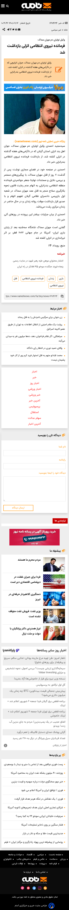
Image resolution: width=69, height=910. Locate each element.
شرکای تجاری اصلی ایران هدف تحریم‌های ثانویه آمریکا (35, 808)
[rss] (45, 888)
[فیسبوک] (10, 30)
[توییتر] (13, 30)
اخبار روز (34, 383)
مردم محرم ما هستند (29, 560)
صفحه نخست (55, 855)
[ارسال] (18, 30)
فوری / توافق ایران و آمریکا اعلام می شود (42, 790)
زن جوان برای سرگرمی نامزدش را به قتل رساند (40, 317)
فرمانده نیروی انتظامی (32, 279)
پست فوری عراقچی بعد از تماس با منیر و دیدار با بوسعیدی (33, 764)
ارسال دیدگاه (18, 508)
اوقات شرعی (18, 864)
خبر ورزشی (34, 395)
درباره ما (28, 872)
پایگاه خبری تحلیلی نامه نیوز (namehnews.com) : (39, 142)
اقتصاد (30, 855)
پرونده (43, 864)
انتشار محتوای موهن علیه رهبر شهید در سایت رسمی (38, 261)
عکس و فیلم (39, 859)
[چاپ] (15, 30)
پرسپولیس (34, 406)
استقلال (34, 412)
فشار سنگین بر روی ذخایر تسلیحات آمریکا (42, 825)
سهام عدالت (34, 418)
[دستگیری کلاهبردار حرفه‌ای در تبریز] (54, 599)
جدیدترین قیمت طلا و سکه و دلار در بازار (43, 833)
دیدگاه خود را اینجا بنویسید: (52, 473)
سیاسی (41, 855)
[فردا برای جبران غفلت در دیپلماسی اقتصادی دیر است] (54, 581)
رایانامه (62, 460)
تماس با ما (41, 872)
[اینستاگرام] (39, 888)
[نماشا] (28, 888)
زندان (51, 279)
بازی (61, 279)
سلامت (52, 859)
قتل (15, 279)
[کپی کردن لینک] (62, 296)
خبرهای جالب (23, 859)
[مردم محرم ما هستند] (54, 564)
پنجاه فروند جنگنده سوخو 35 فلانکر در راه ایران (40, 267)
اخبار (34, 372)
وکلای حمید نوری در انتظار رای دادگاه (44, 348)
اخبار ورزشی (34, 389)
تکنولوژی (8, 859)
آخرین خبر (34, 401)
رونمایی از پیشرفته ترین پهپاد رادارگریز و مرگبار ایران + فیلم (33, 842)
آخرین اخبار (34, 424)
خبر (34, 377)
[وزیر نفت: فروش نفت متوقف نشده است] (54, 616)
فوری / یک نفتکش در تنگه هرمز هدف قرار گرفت (38, 799)
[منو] (3, 6)
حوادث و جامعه (15, 855)
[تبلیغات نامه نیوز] (34, 87)
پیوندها (32, 864)
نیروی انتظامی (56, 286)
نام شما (62, 447)
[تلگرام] (7, 30)
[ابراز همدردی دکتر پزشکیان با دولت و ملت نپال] (54, 633)
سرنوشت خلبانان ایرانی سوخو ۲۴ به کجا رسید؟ (39, 816)
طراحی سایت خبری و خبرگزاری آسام (31, 906)
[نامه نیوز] (36, 6)
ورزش (63, 859)
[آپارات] (22, 888)
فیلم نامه (53, 864)
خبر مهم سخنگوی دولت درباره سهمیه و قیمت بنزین (37, 782)
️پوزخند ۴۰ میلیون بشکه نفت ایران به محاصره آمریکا (37, 773)
